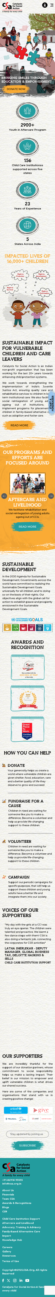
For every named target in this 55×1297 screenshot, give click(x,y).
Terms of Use (10, 1261)
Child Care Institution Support (21, 1219)
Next (51, 496)
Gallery (6, 1251)
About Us (8, 1190)
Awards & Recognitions (16, 1203)
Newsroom (9, 1256)
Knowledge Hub (12, 1240)
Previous (4, 496)
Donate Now (16, 89)
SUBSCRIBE (27, 1145)
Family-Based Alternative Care (21, 1231)
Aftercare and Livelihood (18, 1223)
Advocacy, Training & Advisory (21, 1227)
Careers (7, 1247)
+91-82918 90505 (12, 1180)
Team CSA (8, 1199)
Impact (6, 1236)
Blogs (5, 1207)
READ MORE (19, 425)
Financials (8, 1194)
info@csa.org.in (11, 1184)
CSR (4, 1211)
